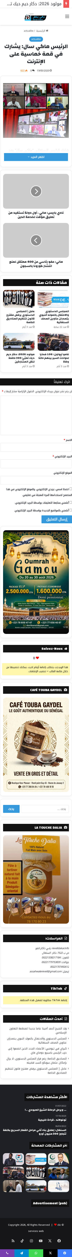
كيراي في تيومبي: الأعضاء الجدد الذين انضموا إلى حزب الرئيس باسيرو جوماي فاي (37, 1050)
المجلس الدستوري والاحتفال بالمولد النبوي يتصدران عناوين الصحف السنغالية (54, 317)
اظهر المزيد (37, 157)
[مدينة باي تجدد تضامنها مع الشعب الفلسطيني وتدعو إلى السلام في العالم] (58, 1186)
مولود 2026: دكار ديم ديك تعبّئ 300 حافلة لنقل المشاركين (20, 358)
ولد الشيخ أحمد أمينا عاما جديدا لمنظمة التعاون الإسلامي (38, 1030)
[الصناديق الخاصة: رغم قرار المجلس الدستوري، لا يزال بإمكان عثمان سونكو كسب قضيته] (58, 1173)
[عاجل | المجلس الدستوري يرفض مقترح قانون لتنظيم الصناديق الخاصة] (19, 299)
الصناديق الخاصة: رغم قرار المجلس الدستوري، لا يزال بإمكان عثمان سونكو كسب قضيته (37, 1060)
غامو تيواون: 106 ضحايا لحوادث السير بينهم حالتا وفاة (53, 358)
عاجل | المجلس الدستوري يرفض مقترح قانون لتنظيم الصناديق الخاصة (20, 317)
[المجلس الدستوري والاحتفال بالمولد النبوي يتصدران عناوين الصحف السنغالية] (53, 299)
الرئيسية (41, 30)
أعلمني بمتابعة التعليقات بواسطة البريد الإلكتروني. (42, 502)
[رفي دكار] (36, 16)
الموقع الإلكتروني (63, 472)
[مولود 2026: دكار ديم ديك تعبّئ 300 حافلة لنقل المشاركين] (19, 342)
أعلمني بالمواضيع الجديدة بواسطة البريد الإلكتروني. (41, 510)
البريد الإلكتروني (62, 456)
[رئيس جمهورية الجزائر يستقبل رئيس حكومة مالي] (13, 1186)
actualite (28, 30)
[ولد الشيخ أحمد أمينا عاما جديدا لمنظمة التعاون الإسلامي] (58, 1159)
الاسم (68, 440)
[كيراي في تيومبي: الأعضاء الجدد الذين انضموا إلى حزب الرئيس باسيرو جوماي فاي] (13, 1159)
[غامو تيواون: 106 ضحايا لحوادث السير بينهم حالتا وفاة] (53, 342)
